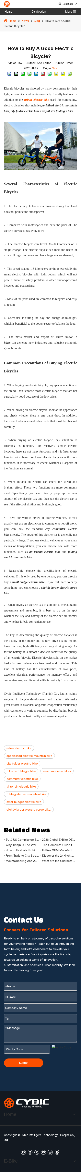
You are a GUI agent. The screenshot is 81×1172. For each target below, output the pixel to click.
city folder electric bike (22, 763)
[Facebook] (23, 1151)
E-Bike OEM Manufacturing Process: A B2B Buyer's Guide (58, 850)
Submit (23, 1063)
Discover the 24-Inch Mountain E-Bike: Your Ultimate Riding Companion (58, 855)
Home (8, 11)
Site (54, 68)
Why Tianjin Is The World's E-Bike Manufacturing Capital (22, 845)
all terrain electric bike (21, 786)
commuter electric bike (22, 779)
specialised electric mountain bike (29, 756)
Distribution (39, 11)
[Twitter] (36, 1151)
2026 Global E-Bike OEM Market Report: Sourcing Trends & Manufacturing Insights (58, 839)
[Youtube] (43, 1151)
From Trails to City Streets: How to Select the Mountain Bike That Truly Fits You (22, 855)
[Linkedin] (30, 1151)
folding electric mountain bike (26, 794)
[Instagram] (50, 1152)
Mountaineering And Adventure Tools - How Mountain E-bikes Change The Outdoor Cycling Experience (22, 861)
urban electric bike (18, 748)
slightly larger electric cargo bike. (28, 809)
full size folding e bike (21, 771)
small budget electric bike (23, 802)
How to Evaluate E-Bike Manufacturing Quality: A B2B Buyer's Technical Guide (22, 850)
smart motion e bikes (57, 771)
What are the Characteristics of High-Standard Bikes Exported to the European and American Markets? (58, 861)
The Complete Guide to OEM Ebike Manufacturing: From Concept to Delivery (58, 845)
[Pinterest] (56, 1151)
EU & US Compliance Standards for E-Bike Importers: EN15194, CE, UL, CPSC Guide (22, 839)
